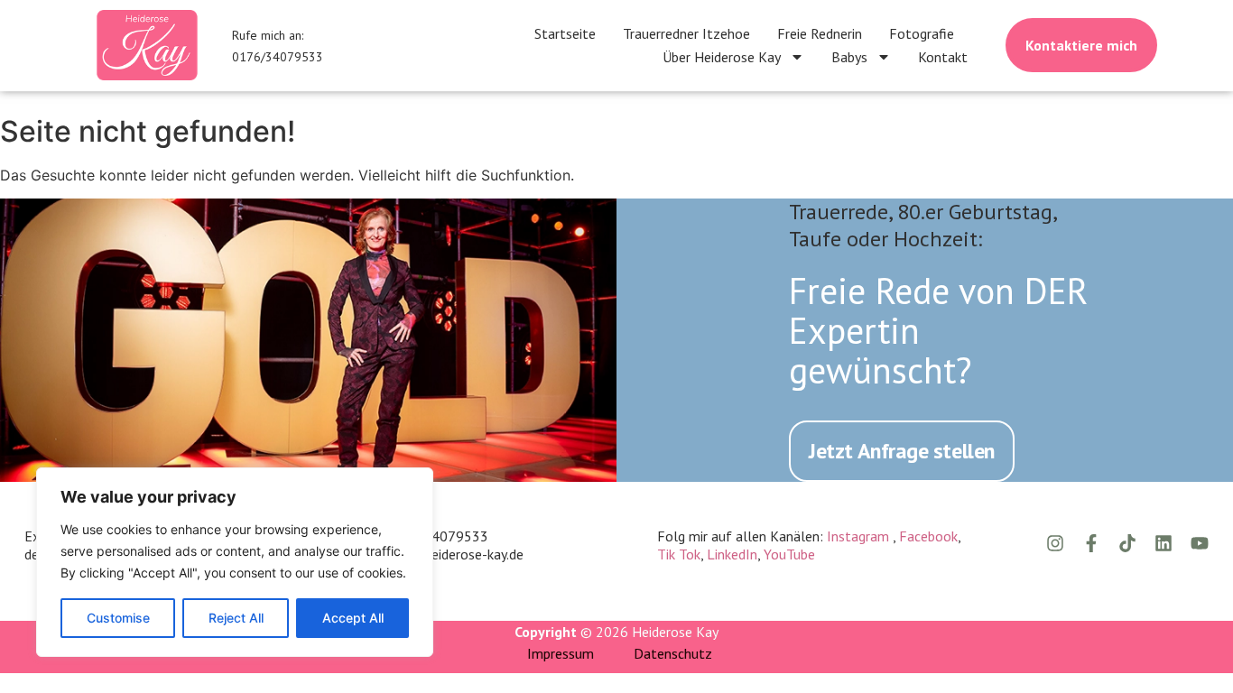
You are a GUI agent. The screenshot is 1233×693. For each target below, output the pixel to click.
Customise (118, 617)
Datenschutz (673, 653)
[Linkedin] (1163, 543)
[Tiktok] (1127, 543)
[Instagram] (1055, 543)
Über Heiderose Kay (722, 57)
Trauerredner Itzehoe (686, 33)
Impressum (560, 653)
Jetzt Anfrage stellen (902, 451)
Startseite (565, 33)
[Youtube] (1200, 543)
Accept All (353, 617)
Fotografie (921, 33)
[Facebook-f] (1091, 543)
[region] (234, 562)
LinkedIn (732, 554)
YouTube (789, 554)
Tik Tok (678, 554)
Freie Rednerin (819, 33)
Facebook (928, 536)
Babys (849, 57)
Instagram (860, 536)
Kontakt (943, 57)
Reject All (236, 617)
